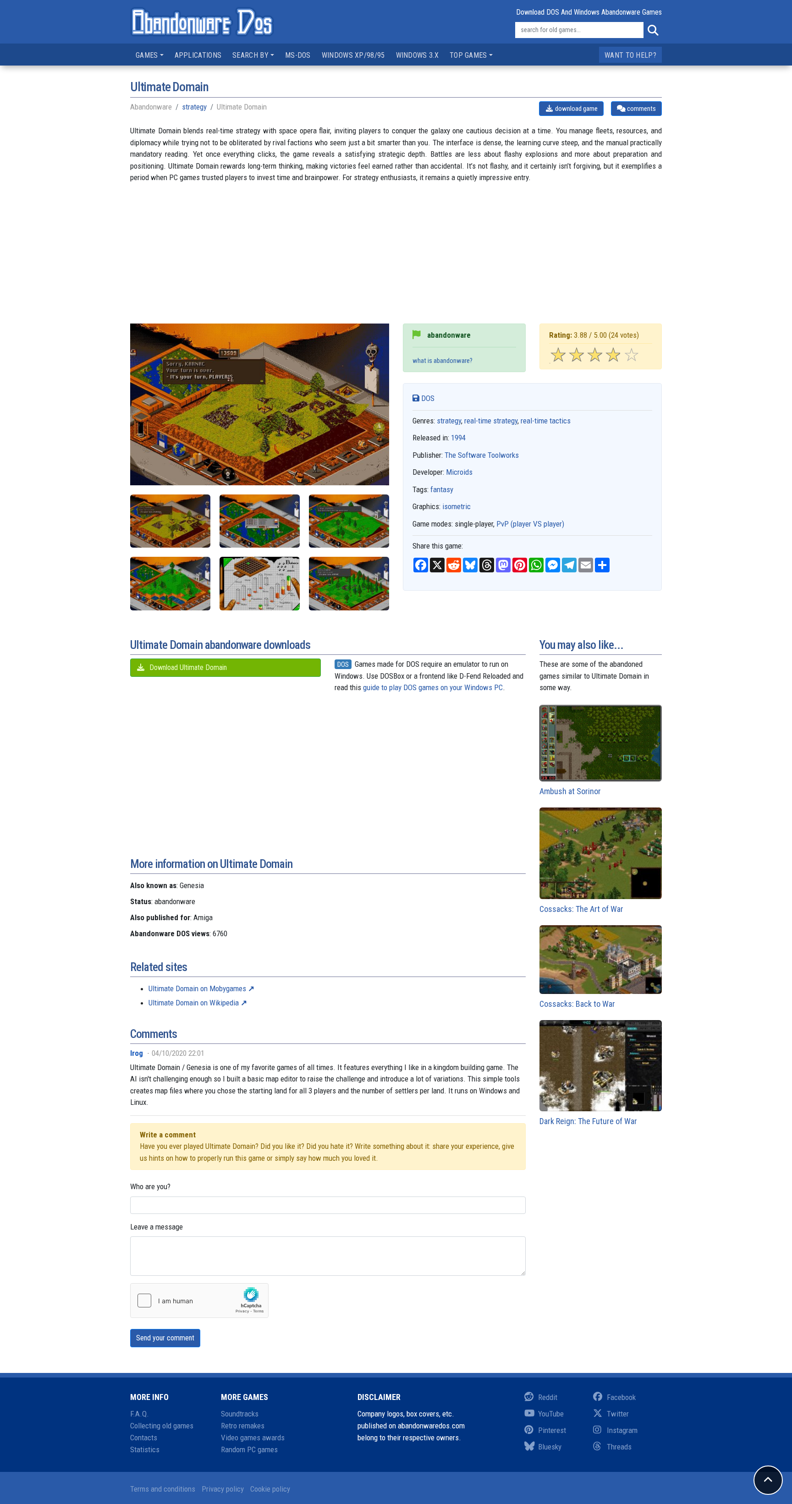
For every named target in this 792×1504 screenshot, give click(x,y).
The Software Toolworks (482, 455)
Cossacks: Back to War (577, 1004)
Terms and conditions (162, 1488)
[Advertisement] (396, 259)
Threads (619, 1446)
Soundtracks (239, 1413)
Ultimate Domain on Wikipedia (193, 1002)
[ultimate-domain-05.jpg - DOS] (349, 583)
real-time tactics (546, 420)
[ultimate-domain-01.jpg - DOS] (260, 521)
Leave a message (156, 1226)
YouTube (551, 1413)
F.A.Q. (139, 1413)
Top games (468, 55)
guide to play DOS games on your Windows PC (433, 687)
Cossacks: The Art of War (581, 909)
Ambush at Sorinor (570, 791)
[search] (653, 30)
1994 (458, 437)
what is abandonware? (442, 361)
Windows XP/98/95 (353, 55)
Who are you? (150, 1186)
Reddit (547, 1397)
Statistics (145, 1449)
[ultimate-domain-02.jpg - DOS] (349, 521)
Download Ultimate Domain (187, 667)
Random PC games (249, 1449)
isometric (456, 506)
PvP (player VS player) (530, 523)
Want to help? (630, 55)
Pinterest (552, 1430)
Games (147, 55)
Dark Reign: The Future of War (588, 1121)
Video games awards (253, 1437)
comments (641, 108)
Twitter (618, 1413)
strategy (194, 106)
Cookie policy (270, 1488)
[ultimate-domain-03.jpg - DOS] (170, 583)
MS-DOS (298, 55)
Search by (250, 55)
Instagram (622, 1430)
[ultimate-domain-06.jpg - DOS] (170, 521)
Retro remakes (242, 1425)
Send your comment (165, 1338)
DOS (426, 398)
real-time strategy (490, 420)
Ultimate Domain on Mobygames (197, 988)
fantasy (441, 489)
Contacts (143, 1437)
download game (576, 108)
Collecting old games (161, 1425)
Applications (198, 55)
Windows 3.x (417, 55)
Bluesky (549, 1446)
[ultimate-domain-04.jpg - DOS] (260, 583)
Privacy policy (223, 1488)
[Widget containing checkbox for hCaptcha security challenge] (199, 1300)
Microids (459, 472)
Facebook (621, 1397)
